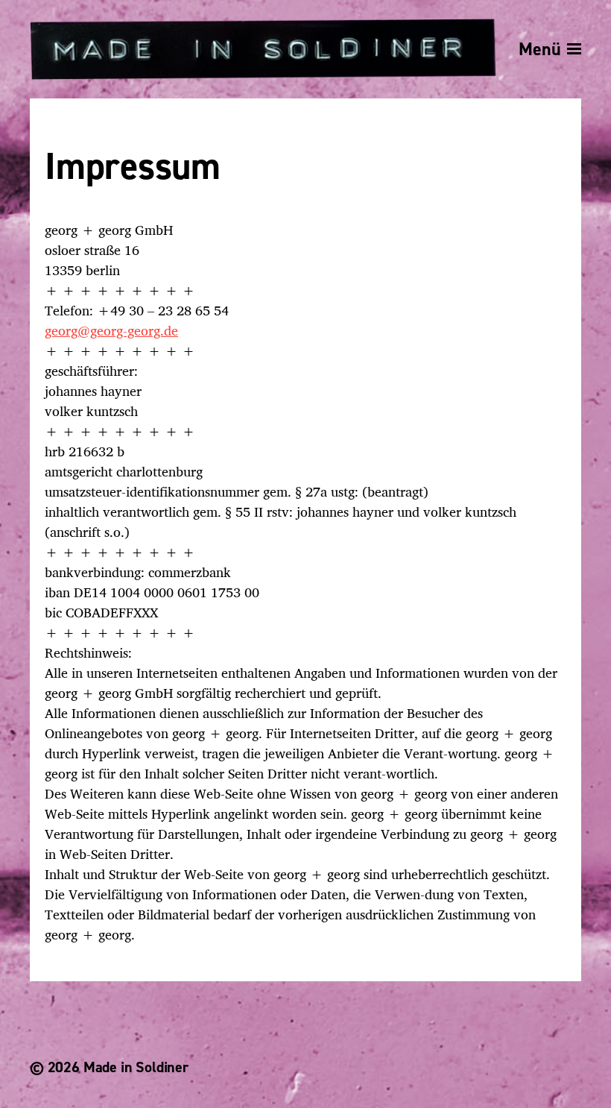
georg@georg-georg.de (111, 330)
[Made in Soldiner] (263, 49)
